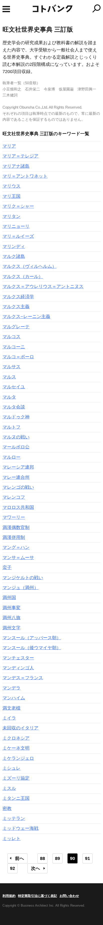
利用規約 (9, 896)
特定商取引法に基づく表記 (37, 896)
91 (87, 858)
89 (57, 858)
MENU (6, 9)
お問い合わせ (69, 896)
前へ (19, 858)
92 (12, 868)
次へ (35, 868)
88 (42, 858)
